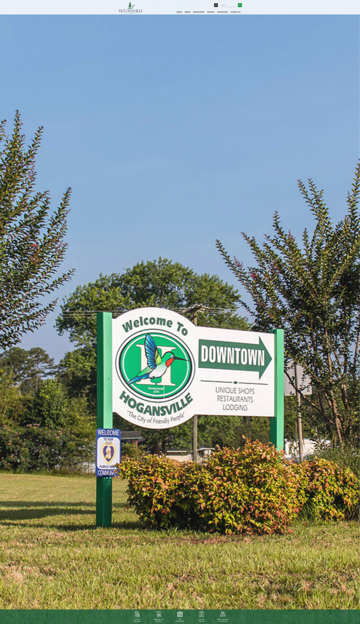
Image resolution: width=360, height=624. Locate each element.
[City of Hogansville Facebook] (216, 5)
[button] (240, 5)
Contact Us (235, 12)
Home (179, 12)
